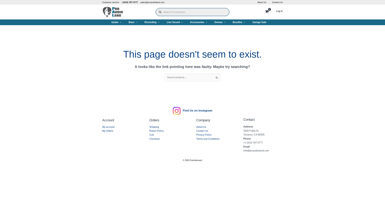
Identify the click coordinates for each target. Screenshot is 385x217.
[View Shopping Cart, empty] (267, 12)
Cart (151, 135)
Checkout (154, 139)
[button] (119, 22)
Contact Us (277, 2)
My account (108, 127)
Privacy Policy (203, 135)
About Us (261, 2)
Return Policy (156, 131)
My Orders (107, 131)
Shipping (154, 127)
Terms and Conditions (208, 139)
